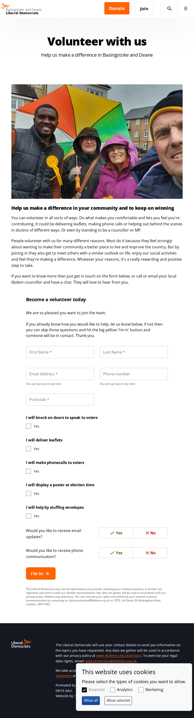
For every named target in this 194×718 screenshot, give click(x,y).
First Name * (35, 346)
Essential (97, 689)
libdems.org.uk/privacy (59, 597)
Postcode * (33, 393)
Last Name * (108, 346)
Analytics (125, 689)
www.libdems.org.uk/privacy (118, 655)
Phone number (110, 368)
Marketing (154, 689)
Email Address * (37, 368)
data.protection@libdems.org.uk (89, 600)
